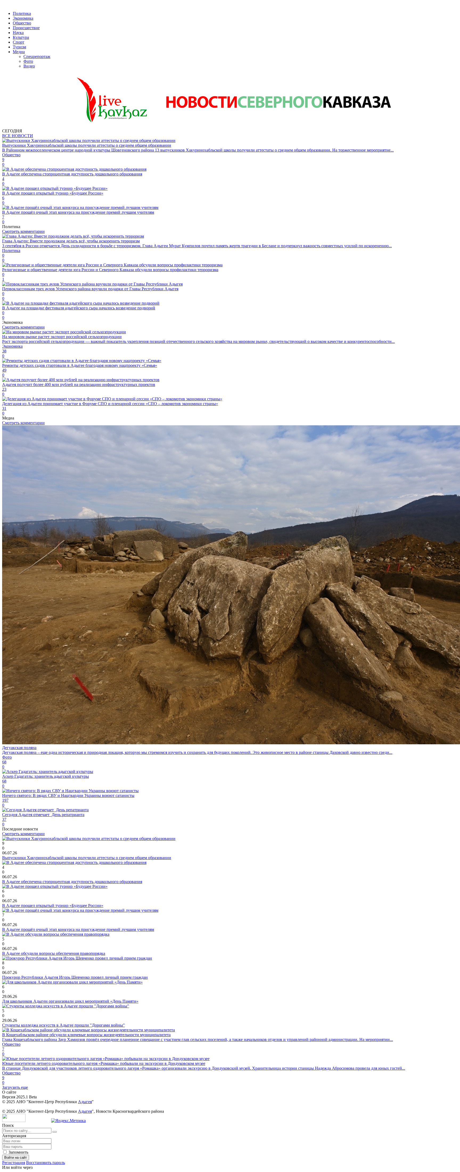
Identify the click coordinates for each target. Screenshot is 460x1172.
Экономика (23, 18)
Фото (28, 61)
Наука (18, 32)
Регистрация (13, 1162)
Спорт (18, 42)
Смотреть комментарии (23, 231)
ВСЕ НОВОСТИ (17, 135)
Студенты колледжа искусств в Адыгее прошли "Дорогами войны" (63, 1025)
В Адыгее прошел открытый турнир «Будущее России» (52, 905)
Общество (22, 23)
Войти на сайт (15, 1158)
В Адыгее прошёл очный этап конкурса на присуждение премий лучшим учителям (78, 929)
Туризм (19, 47)
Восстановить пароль (45, 1162)
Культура (21, 37)
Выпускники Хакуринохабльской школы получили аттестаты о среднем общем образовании (86, 857)
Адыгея (85, 1101)
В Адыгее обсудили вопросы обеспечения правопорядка (53, 953)
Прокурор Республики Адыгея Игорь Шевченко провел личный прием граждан (75, 977)
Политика (22, 13)
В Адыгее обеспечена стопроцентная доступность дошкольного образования (72, 881)
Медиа (19, 51)
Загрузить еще (15, 1087)
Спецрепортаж (36, 56)
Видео (29, 66)
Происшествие (26, 28)
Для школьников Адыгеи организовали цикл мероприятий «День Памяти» (70, 1001)
